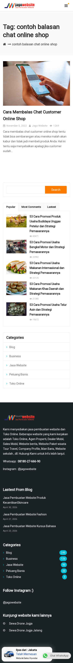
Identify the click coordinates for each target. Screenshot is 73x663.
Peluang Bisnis (18, 374)
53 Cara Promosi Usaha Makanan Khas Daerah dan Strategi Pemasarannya (47, 288)
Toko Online (16, 383)
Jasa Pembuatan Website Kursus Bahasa (29, 526)
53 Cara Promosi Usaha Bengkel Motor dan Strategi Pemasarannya (47, 247)
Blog (12, 347)
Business (15, 356)
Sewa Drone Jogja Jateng (25, 630)
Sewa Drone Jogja (20, 623)
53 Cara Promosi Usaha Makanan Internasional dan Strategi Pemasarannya (47, 267)
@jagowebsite (27, 469)
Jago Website (39, 125)
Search (55, 189)
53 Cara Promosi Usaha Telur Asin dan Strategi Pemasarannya (48, 309)
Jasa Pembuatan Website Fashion (25, 514)
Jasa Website (18, 365)
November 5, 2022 (16, 125)
